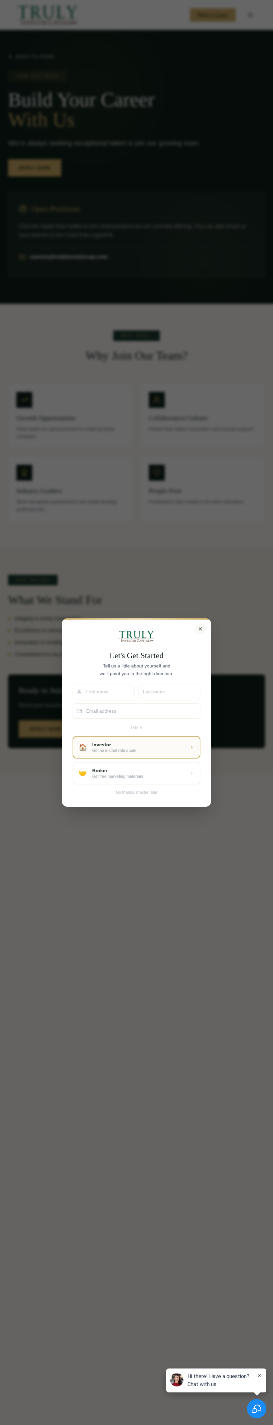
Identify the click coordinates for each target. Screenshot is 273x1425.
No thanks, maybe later (136, 792)
